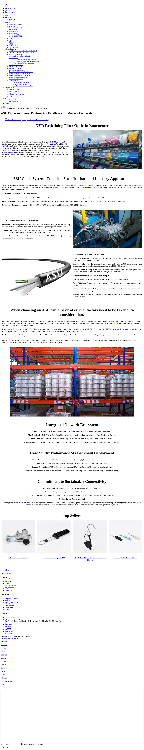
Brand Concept (13, 21)
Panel (10, 38)
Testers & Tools (13, 47)
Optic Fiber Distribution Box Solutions (21, 72)
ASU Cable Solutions (15, 68)
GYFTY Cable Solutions (16, 70)
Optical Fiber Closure (15, 35)
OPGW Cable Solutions (16, 66)
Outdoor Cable (13, 31)
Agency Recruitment (15, 93)
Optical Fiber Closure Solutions (18, 77)
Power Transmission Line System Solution (22, 52)
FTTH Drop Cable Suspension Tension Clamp (90, 559)
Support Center (9, 587)
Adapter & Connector (15, 24)
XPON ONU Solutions (20, 84)
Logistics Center (14, 91)
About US (8, 581)
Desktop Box (13, 33)
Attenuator (12, 26)
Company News (14, 100)
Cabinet (11, 42)
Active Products (14, 45)
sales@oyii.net (11, 10)
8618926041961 (11, 12)
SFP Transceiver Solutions (21, 82)
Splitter (11, 40)
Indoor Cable (13, 30)
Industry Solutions (10, 585)
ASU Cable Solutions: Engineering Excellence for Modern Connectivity (27, 120)
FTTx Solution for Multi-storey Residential (26, 61)
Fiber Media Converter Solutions (23, 86)
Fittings (11, 44)
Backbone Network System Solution (20, 56)
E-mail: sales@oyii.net (12, 617)
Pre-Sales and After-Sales (16, 94)
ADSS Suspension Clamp (18, 558)
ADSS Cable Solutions (16, 65)
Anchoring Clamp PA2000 (54, 558)
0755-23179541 (11, 8)
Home (7, 15)
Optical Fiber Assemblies (16, 28)
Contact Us (8, 103)
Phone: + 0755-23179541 (13, 619)
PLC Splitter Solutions (16, 79)
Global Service (5, 638)
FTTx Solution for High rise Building (24, 59)
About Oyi (12, 19)
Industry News (13, 102)
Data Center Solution (15, 54)
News (6, 98)
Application (14, 638)
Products (7, 23)
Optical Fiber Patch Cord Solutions (19, 73)
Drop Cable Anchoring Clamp (125, 558)
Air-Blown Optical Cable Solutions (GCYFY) (23, 51)
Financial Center (14, 89)
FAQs (10, 96)
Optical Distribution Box (16, 37)
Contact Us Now (6, 573)
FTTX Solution (13, 58)
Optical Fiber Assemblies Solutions (19, 75)
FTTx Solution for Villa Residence (23, 63)
